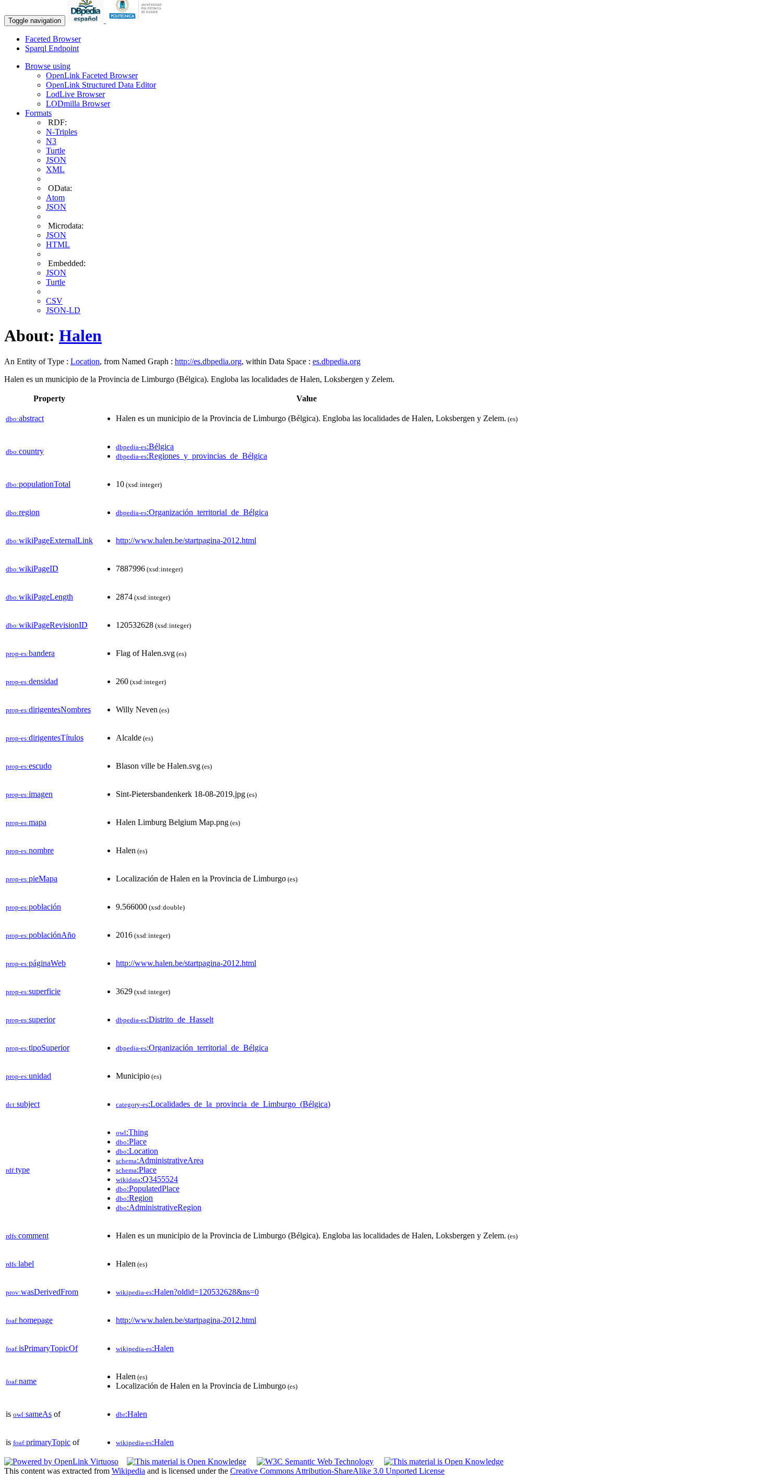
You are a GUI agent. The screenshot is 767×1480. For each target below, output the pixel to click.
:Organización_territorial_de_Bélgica (192, 512)
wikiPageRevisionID (47, 624)
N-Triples (61, 131)
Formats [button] (38, 113)
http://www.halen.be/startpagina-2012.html (186, 540)
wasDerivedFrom (42, 1291)
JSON (56, 160)
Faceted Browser (53, 38)
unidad (28, 1075)
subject (23, 1104)
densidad (32, 681)
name (21, 1381)
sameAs (32, 1414)
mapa (26, 822)
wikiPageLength (39, 596)
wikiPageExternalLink (49, 540)
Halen (80, 335)
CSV (54, 300)
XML (55, 169)
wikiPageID (32, 568)
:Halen (145, 1348)
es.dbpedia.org (337, 361)
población (33, 906)
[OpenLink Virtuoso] (61, 1461)
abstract (25, 418)
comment (27, 1235)
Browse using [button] (47, 66)
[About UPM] (137, 20)
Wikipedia (128, 1470)
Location (85, 361)
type (18, 1169)
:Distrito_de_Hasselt (164, 1019)
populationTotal (38, 484)
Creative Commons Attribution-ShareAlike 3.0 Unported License (337, 1470)
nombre (30, 850)
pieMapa (31, 878)
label (20, 1263)
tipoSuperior (37, 1047)
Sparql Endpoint (52, 48)
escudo (29, 765)
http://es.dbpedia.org (208, 361)
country (25, 451)
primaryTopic (41, 1442)
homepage (29, 1320)
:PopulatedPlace (147, 1188)
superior (30, 1019)
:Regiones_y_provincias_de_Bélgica (191, 455)
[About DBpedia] (86, 20)
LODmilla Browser (78, 103)
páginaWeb (36, 963)
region (23, 512)
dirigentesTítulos (44, 737)
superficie (33, 991)
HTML (58, 244)
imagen (29, 794)
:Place (131, 1141)
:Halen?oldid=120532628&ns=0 (187, 1291)
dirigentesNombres (48, 709)
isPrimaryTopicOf (42, 1348)
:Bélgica (145, 446)
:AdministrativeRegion (158, 1207)
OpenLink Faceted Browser (92, 75)
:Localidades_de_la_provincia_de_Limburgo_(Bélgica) (223, 1104)
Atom (55, 197)
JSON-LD (63, 310)
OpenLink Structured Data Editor (101, 84)
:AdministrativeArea (159, 1160)
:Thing (132, 1132)
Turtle (55, 150)
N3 (51, 141)
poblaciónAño (41, 934)
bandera (30, 653)
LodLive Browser (75, 94)
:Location (137, 1151)
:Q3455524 (147, 1179)
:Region (134, 1197)
